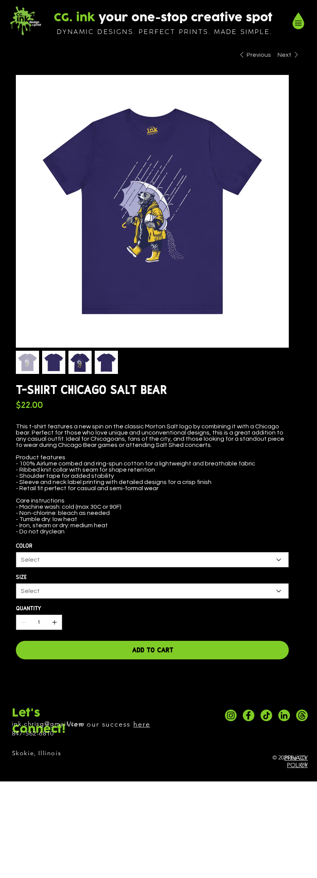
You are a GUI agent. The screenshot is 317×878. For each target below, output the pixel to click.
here (141, 724)
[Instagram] (231, 715)
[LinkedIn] (284, 715)
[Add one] (54, 622)
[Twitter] (40, 682)
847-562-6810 (33, 733)
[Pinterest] (30, 682)
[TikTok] (266, 715)
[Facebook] (21, 682)
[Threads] (302, 715)
